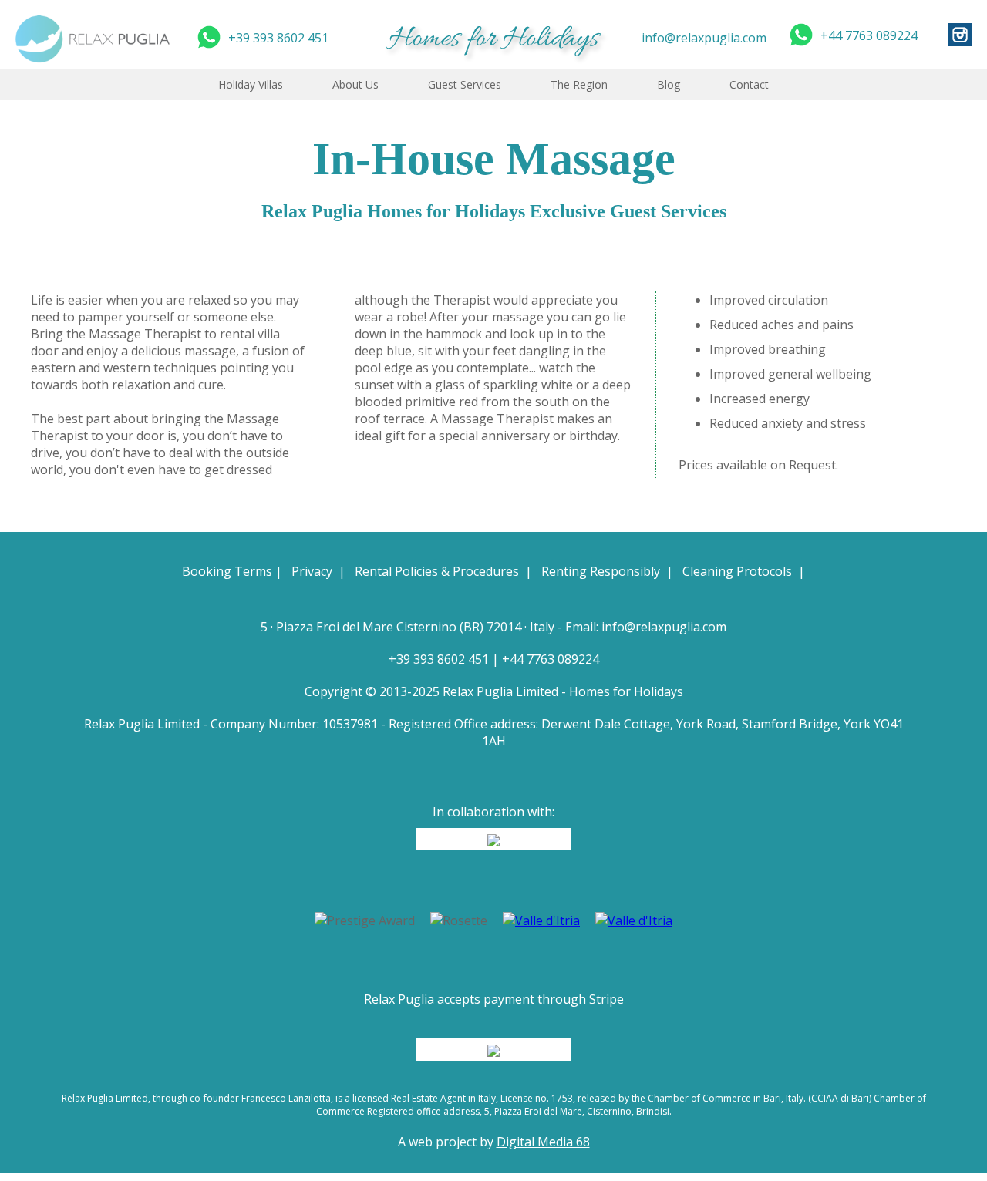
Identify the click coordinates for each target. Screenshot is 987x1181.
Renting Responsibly (600, 571)
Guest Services (464, 84)
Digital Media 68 (543, 1141)
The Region (579, 84)
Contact (749, 84)
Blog (668, 84)
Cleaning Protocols (737, 571)
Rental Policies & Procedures (437, 571)
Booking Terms (227, 571)
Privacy (311, 571)
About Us (355, 84)
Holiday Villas (250, 84)
